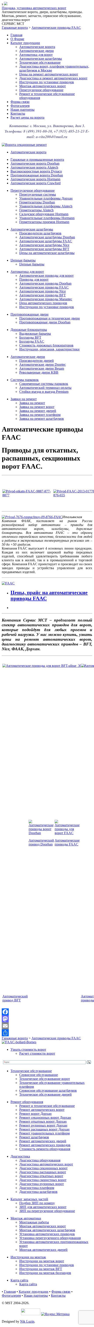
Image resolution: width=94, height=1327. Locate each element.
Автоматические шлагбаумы (40, 58)
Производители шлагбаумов (40, 233)
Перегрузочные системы (37, 194)
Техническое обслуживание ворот (44, 1079)
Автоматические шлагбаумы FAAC (45, 241)
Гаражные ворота (15, 27)
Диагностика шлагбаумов (38, 1192)
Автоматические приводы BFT (42, 295)
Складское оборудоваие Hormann (43, 214)
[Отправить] (47, 1032)
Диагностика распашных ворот (42, 1172)
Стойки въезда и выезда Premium (43, 391)
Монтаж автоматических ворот (42, 86)
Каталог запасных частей (29, 1199)
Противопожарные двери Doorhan (44, 322)
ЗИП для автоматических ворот (42, 1207)
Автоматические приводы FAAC (56, 27)
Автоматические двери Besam (41, 368)
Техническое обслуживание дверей (45, 1094)
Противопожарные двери (29, 314)
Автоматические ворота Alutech (34, 167)
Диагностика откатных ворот (41, 1176)
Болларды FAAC (31, 341)
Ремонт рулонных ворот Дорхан (43, 1125)
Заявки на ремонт (23, 399)
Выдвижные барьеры (35, 333)
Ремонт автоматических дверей (42, 1141)
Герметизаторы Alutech (36, 210)
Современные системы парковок (43, 384)
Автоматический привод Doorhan (41, 842)
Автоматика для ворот (36, 54)
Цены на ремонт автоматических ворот (48, 74)
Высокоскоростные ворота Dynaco (36, 171)
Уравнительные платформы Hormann (47, 218)
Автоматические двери (36, 51)
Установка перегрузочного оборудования (50, 1238)
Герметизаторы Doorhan (37, 202)
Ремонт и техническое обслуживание (47, 1106)
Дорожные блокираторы (28, 329)
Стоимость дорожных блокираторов (46, 345)
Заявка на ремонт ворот (36, 407)
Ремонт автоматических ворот (41, 1110)
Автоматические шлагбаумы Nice (44, 245)
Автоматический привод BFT (15, 998)
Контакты (17, 113)
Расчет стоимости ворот (37, 1053)
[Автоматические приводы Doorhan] (41, 833)
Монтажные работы (34, 1222)
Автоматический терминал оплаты (45, 387)
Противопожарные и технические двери (49, 318)
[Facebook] (47, 1011)
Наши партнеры (22, 109)
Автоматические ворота (37, 47)
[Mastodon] (47, 1018)
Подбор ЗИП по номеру (37, 1203)
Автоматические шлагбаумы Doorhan (47, 237)
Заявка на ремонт (32, 403)
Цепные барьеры (23, 260)
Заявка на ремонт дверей (37, 411)
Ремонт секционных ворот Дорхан (45, 1117)
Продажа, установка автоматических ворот (34, 8)
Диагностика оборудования (39, 1160)
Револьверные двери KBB (38, 372)
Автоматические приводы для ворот (46, 275)
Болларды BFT (30, 337)
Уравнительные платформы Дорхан (46, 198)
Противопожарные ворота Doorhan (36, 175)
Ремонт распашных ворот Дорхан (44, 1129)
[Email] (47, 1025)
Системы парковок (24, 380)
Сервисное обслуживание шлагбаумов (48, 1090)
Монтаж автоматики (25, 1218)
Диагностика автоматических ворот (46, 1164)
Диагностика (20, 1156)
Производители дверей (36, 360)
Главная (16, 35)
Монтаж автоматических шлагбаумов (47, 1230)
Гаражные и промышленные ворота (37, 159)
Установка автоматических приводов (47, 1234)
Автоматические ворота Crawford (35, 183)
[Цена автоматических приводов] (8, 583)
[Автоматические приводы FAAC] (67, 833)
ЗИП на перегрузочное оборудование (47, 1211)
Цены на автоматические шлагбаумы (47, 253)
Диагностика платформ (36, 1188)
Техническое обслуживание (40, 62)
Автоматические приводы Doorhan (45, 283)
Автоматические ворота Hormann (35, 179)
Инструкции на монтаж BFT (40, 1269)
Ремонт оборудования (26, 1102)
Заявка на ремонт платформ (40, 415)
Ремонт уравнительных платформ (44, 1133)
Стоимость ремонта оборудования (44, 1149)
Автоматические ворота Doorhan (34, 163)
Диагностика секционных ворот (43, 1168)
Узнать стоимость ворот (28, 1049)
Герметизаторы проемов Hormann (44, 222)
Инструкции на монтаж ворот (41, 1261)
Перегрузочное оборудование (41, 90)
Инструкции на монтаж (28, 1257)
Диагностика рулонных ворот (41, 1184)
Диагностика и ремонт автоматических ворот (53, 78)
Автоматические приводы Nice (42, 291)
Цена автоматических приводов (43, 303)
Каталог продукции (25, 43)
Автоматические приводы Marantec (45, 299)
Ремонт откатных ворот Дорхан (43, 1121)
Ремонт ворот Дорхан (35, 1113)
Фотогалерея (20, 106)
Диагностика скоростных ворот (42, 1180)
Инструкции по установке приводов (46, 82)
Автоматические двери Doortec (42, 364)
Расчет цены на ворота (27, 117)
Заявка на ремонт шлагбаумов (41, 418)
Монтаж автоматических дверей (43, 1250)
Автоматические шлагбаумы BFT (44, 249)
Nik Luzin (27, 1321)
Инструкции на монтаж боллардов (45, 1273)
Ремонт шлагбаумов (34, 1137)
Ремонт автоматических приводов (44, 1145)
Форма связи (20, 102)
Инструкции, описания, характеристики (49, 349)
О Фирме (17, 39)
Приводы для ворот (34, 279)
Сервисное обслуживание (38, 1075)
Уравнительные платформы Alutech (45, 206)
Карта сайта (19, 1280)
